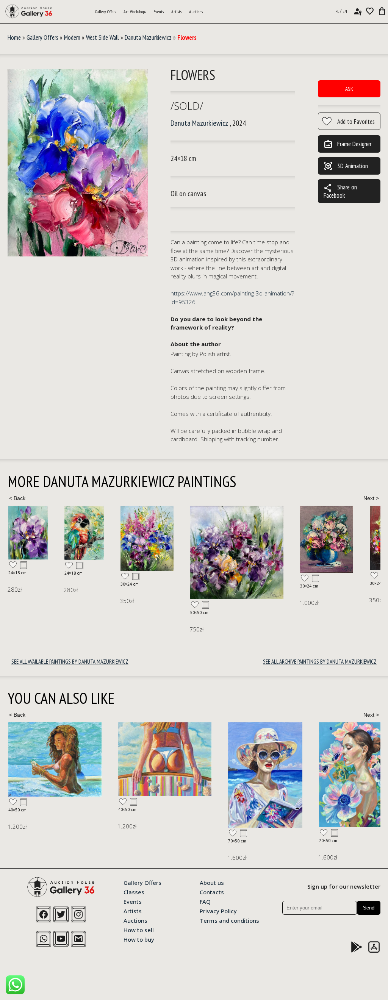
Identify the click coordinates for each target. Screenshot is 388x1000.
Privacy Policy (218, 910)
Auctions (196, 11)
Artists (176, 11)
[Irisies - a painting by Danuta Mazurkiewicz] (180, 552)
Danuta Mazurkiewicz (148, 37)
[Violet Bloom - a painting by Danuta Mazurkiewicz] (270, 539)
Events (158, 11)
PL (337, 11)
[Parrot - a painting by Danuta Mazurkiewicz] (28, 533)
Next (370, 498)
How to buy (139, 939)
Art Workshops (135, 11)
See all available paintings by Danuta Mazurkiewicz (69, 661)
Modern (72, 37)
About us (212, 882)
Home (14, 37)
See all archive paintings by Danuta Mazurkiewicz (320, 661)
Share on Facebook (340, 191)
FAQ (205, 901)
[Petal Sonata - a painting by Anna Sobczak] (246, 774)
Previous (17, 498)
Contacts (212, 891)
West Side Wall (102, 37)
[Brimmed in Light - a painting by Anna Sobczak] (155, 775)
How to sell (139, 929)
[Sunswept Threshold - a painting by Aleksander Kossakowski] (55, 759)
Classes (134, 891)
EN (345, 11)
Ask (349, 88)
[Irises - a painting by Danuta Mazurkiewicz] (90, 538)
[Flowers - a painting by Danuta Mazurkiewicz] (78, 163)
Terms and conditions (229, 920)
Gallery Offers (105, 11)
